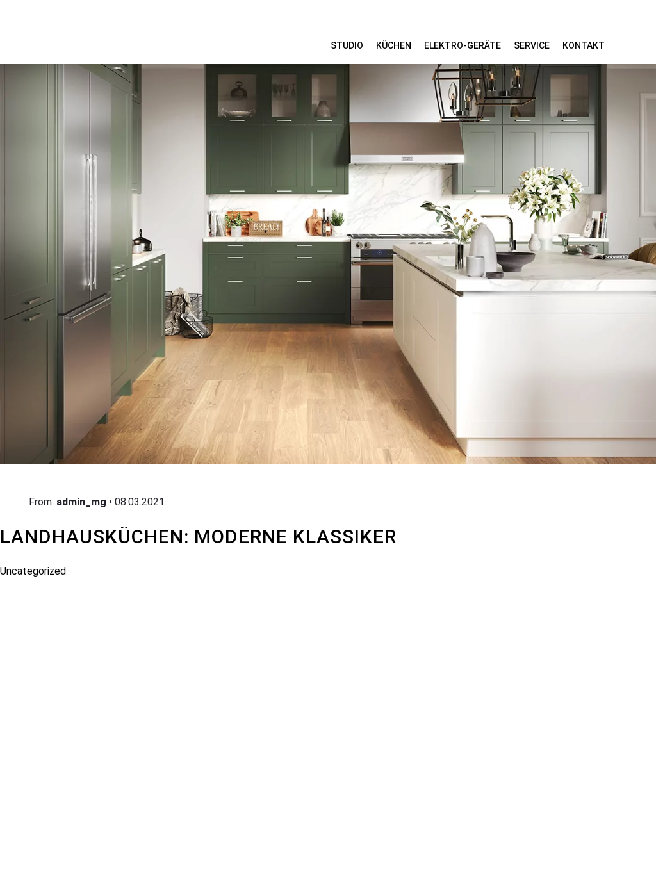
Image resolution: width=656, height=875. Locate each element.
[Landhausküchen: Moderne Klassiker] (328, 233)
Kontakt (583, 45)
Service (532, 45)
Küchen (393, 45)
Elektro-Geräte (462, 45)
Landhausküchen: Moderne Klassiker (198, 536)
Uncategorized (33, 571)
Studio (347, 45)
